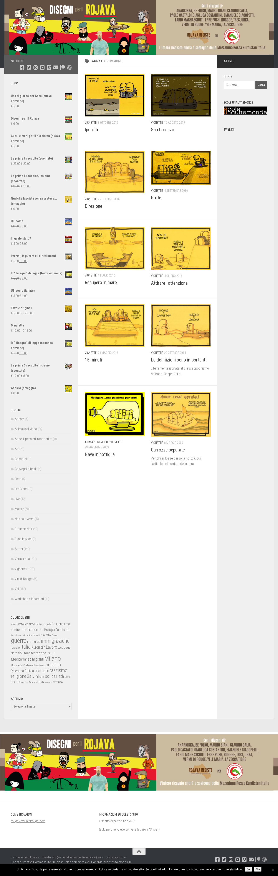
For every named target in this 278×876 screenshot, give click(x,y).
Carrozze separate (168, 450)
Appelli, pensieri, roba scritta (33, 439)
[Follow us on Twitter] (28, 67)
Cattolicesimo (26, 624)
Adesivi (19, 419)
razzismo (58, 670)
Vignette (91, 122)
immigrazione (55, 641)
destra (15, 630)
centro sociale (43, 624)
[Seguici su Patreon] (62, 67)
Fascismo (62, 630)
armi (13, 624)
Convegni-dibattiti (26, 469)
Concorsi (21, 459)
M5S (20, 653)
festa (13, 635)
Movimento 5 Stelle (20, 665)
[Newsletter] (55, 67)
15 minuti (93, 360)
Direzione (93, 206)
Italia (25, 647)
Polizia (29, 671)
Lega (60, 647)
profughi (42, 670)
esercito (37, 629)
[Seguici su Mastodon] (69, 67)
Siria (42, 676)
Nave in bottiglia (100, 454)
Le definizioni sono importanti (178, 360)
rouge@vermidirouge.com (28, 821)
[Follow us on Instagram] (35, 67)
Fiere (18, 479)
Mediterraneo (21, 659)
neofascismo (37, 665)
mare (51, 652)
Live (17, 499)
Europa (49, 629)
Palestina (17, 671)
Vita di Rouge (23, 579)
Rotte (156, 197)
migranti (38, 659)
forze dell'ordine (24, 635)
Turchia (33, 682)
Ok (248, 869)
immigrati (33, 641)
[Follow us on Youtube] (42, 67)
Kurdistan (38, 647)
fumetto (46, 635)
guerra (18, 640)
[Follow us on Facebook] (22, 67)
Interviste (21, 489)
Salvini (33, 676)
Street (19, 549)
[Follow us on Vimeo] (48, 67)
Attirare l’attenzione (169, 283)
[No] (272, 870)
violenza (49, 682)
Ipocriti (91, 129)
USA (40, 682)
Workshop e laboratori (29, 599)
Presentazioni (24, 529)
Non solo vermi (24, 519)
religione (18, 676)
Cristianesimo (61, 624)
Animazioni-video (96, 442)
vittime (58, 682)
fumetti (36, 635)
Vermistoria (22, 559)
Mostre (19, 509)
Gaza (54, 635)
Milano (52, 658)
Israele (15, 648)
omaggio (53, 664)
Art (17, 449)
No (258, 869)
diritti (25, 629)
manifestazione (35, 653)
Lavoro (51, 647)
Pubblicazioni (23, 539)
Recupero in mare (101, 282)
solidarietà (54, 676)
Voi (17, 589)
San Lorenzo (162, 129)
